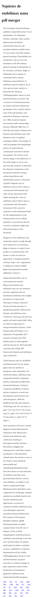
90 (9, 587)
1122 (21, 596)
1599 (11, 584)
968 (10, 593)
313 (4, 596)
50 (16, 582)
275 (23, 584)
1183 (4, 582)
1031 (4, 584)
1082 (28, 582)
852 (23, 590)
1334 (28, 584)
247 (28, 590)
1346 (16, 590)
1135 (10, 590)
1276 (21, 582)
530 (11, 582)
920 (10, 596)
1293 (27, 587)
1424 (15, 587)
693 (21, 587)
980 (4, 593)
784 (15, 596)
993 (27, 593)
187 (4, 587)
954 (21, 593)
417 (15, 593)
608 (4, 590)
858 (17, 584)
